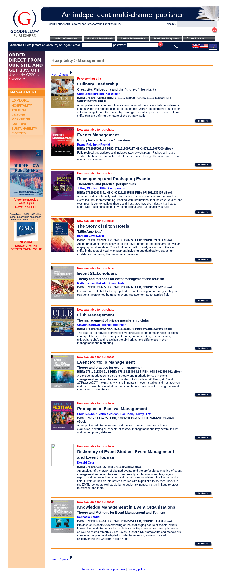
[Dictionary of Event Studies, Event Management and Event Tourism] (62, 465)
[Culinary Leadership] (62, 106)
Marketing (21, 119)
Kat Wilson (113, 93)
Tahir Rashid (101, 144)
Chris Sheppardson (90, 93)
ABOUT (76, 24)
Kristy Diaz (143, 414)
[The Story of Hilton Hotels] (62, 251)
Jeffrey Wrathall (87, 188)
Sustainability (24, 128)
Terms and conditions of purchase (103, 569)
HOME (52, 24)
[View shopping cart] (176, 47)
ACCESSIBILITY (112, 24)
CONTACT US (95, 24)
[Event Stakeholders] (62, 297)
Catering (19, 124)
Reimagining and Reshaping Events (113, 178)
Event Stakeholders (97, 273)
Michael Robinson (114, 324)
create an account (45, 45)
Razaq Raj (84, 144)
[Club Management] (62, 335)
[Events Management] (62, 155)
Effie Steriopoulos (112, 188)
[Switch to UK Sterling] (196, 47)
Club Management (95, 315)
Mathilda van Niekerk (91, 283)
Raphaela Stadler (88, 517)
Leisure (18, 114)
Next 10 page (59, 74)
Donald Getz (116, 283)
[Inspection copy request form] (166, 40)
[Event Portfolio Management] (62, 386)
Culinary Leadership (97, 84)
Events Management (98, 135)
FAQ (84, 24)
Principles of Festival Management (112, 408)
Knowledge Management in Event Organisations (126, 507)
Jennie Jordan (109, 414)
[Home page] (24, 37)
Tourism (19, 110)
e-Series (19, 133)
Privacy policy (136, 569)
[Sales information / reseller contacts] (66, 40)
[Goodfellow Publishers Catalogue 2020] (26, 196)
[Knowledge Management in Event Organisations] (62, 532)
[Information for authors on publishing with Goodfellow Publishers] (133, 40)
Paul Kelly (127, 414)
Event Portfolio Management (106, 362)
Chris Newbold (87, 414)
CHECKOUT (64, 24)
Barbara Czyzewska (90, 235)
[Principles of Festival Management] (62, 428)
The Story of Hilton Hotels (103, 226)
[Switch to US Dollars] (204, 47)
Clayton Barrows (88, 324)
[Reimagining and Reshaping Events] (62, 199)
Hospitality (22, 105)
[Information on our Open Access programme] (199, 40)
